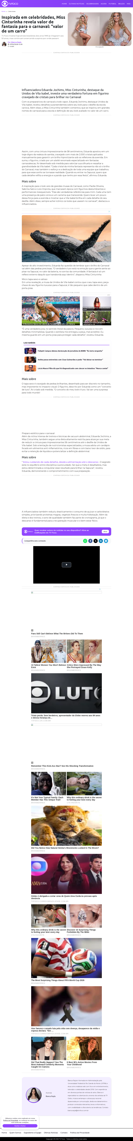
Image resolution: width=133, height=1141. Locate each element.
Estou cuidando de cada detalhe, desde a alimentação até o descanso (60, 462)
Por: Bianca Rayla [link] (14, 42)
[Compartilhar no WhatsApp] (85, 541)
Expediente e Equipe (32, 1133)
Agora (104, 4)
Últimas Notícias (76, 4)
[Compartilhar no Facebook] (90, 541)
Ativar (105, 531)
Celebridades (92, 4)
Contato (64, 1133)
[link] (33, 1095)
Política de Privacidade (79, 1133)
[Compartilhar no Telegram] (106, 541)
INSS (128, 4)
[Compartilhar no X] (96, 541)
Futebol (112, 4)
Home (64, 4)
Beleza (121, 4)
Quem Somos (15, 1133)
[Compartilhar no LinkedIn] (101, 541)
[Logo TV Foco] (10, 4)
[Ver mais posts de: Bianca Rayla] (4, 44)
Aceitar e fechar (20, 1126)
